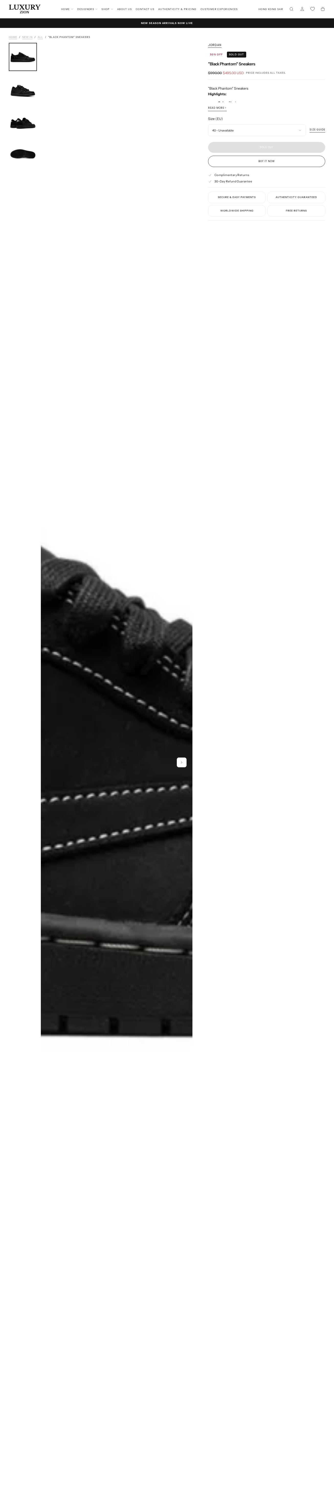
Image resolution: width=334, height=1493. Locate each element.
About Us (124, 9)
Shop (105, 9)
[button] (270, 9)
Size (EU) (215, 119)
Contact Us (145, 9)
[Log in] (302, 9)
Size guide (317, 129)
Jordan (215, 45)
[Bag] (322, 9)
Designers (85, 9)
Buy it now (266, 161)
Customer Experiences (219, 9)
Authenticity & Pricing (177, 9)
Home (65, 9)
